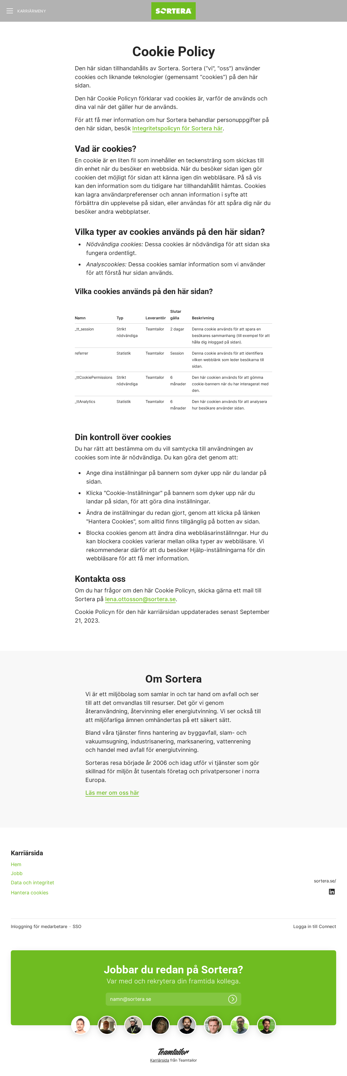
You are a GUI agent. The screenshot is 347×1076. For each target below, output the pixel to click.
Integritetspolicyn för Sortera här (177, 128)
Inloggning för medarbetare (39, 926)
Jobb (17, 873)
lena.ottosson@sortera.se (140, 599)
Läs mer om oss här (112, 792)
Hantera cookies (29, 892)
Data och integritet (32, 882)
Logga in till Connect (314, 926)
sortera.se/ (325, 880)
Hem (16, 864)
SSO (77, 926)
